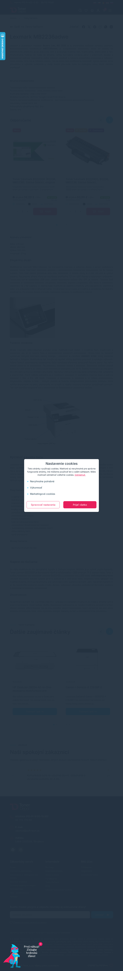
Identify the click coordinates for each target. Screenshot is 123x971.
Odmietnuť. (80, 475)
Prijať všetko (80, 504)
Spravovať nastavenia (43, 504)
